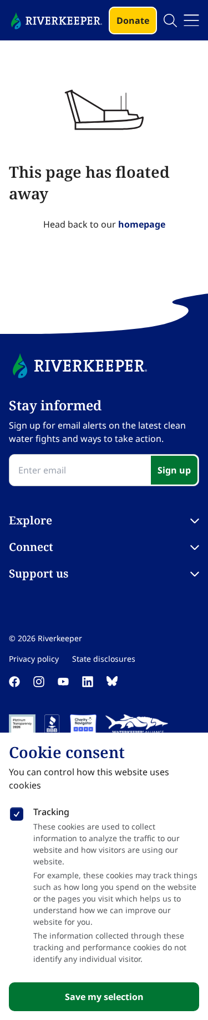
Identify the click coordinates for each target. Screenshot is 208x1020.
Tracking (51, 812)
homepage (141, 224)
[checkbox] (16, 811)
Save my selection (104, 997)
